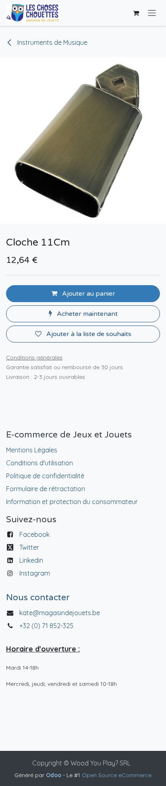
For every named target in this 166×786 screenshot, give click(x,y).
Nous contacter (37, 598)
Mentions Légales (31, 450)
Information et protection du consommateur (72, 502)
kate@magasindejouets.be (59, 613)
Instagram (34, 573)
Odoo (54, 775)
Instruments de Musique (51, 42)
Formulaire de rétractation (45, 489)
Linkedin (31, 560)
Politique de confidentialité (45, 476)
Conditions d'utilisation (39, 463)
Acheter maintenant (86, 314)
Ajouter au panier (87, 294)
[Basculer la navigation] (152, 13)
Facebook (34, 534)
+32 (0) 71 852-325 (47, 626)
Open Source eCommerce (116, 775)
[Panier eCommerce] (136, 13)
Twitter (29, 547)
